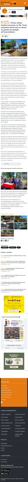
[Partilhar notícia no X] (4, 36)
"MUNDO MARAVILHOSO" (7, 423)
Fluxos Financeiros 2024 (6, 392)
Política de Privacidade (6, 395)
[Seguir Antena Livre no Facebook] (1, 402)
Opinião (2, 450)
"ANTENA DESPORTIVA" (20, 423)
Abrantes (13, 247)
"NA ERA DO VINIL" (5, 425)
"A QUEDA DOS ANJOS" (20, 428)
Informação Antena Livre (6, 445)
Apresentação (4, 385)
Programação (4, 443)
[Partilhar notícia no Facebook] (2, 36)
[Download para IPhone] (14, 473)
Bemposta (4, 247)
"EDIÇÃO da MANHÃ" (6, 414)
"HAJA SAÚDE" (4, 434)
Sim (14, 12)
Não (10, 12)
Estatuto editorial (5, 388)
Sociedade (6, 21)
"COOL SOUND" (4, 417)
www (8, 348)
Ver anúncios (4, 459)
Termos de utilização (5, 397)
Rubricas (3, 448)
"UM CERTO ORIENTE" (20, 431)
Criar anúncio (4, 461)
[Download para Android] (13, 470)
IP (18, 247)
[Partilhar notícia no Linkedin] (6, 36)
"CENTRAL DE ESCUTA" (20, 414)
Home (2, 21)
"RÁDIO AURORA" (5, 420)
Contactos (3, 399)
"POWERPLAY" (18, 425)
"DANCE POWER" (19, 417)
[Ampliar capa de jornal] (14, 331)
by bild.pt (3, 479)
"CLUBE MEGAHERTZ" (6, 428)
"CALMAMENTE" (4, 431)
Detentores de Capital (6, 390)
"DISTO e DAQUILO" (19, 420)
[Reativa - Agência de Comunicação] (14, 304)
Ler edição (20, 348)
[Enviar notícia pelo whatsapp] (7, 36)
